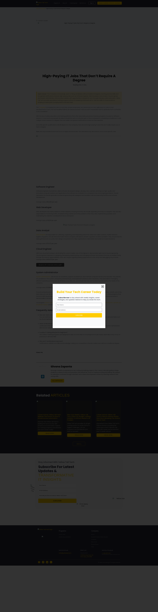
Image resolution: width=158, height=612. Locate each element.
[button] (103, 287)
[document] (79, 306)
